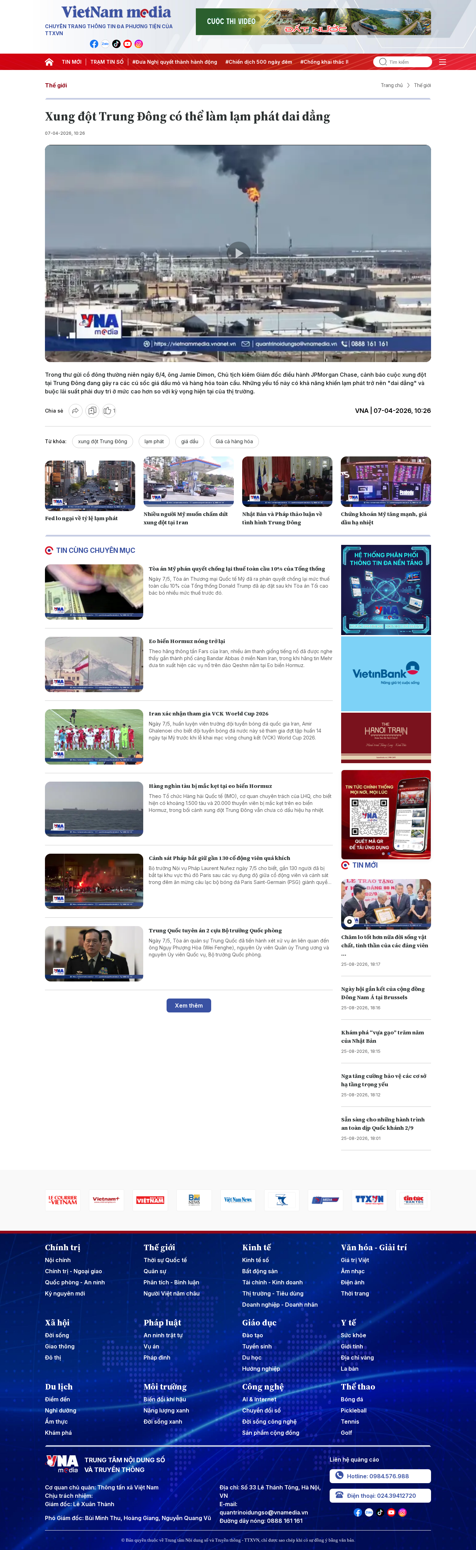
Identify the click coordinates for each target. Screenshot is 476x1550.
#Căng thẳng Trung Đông (330, 62)
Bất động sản (260, 1271)
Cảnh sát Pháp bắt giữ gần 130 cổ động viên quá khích (219, 858)
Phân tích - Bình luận (171, 1282)
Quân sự (155, 1271)
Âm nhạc (353, 1271)
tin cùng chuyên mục (95, 550)
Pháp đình (157, 1357)
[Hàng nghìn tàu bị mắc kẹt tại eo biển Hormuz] (94, 809)
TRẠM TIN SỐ (107, 62)
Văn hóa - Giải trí (374, 1247)
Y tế (348, 1322)
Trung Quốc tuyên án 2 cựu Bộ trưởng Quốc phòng (215, 930)
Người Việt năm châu (172, 1293)
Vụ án (151, 1346)
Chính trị (62, 1247)
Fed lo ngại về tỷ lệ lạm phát (81, 518)
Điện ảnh (352, 1282)
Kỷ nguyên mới (65, 1293)
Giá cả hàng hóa (234, 441)
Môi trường (165, 1386)
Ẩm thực (56, 1421)
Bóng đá (352, 1399)
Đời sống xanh (163, 1421)
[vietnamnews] (194, 1200)
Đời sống (57, 1335)
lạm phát (154, 441)
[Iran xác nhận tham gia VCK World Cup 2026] (94, 737)
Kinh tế (256, 1247)
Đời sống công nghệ (269, 1421)
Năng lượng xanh (166, 1410)
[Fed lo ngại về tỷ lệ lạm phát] (90, 486)
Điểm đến (57, 1399)
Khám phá (58, 1432)
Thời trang (355, 1293)
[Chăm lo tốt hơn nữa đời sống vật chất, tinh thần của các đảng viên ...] (386, 904)
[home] (49, 62)
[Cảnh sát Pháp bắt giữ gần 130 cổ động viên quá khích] (94, 881)
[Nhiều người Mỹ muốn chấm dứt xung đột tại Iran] (189, 481)
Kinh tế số (255, 1260)
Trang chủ (392, 85)
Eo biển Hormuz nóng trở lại (187, 641)
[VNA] (94, 44)
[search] (380, 61)
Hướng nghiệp (261, 1368)
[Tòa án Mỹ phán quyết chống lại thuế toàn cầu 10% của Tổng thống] (94, 592)
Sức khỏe (353, 1335)
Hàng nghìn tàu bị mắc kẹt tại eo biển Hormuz (210, 786)
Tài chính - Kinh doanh (272, 1282)
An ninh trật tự (163, 1335)
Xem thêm (189, 1005)
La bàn (350, 1368)
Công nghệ (263, 1386)
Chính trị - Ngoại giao (73, 1271)
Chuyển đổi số (261, 1410)
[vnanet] (326, 1200)
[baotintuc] (369, 1200)
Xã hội (57, 1322)
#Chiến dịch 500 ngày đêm (195, 62)
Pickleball (354, 1410)
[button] (383, 853)
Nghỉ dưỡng (60, 1410)
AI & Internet (259, 1399)
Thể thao (358, 1386)
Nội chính (58, 1260)
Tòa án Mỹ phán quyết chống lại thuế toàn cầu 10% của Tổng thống (237, 568)
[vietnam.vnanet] (106, 1200)
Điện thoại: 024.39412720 (381, 1495)
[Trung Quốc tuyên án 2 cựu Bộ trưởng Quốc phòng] (94, 953)
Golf (346, 1432)
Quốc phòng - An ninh (75, 1282)
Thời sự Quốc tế (165, 1260)
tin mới (365, 865)
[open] (442, 62)
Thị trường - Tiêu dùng (273, 1293)
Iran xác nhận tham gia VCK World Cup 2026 (208, 713)
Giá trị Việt (355, 1260)
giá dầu (189, 441)
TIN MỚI (72, 62)
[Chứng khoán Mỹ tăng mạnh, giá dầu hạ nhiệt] (386, 481)
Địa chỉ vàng (357, 1357)
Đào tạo (252, 1335)
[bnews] (150, 1200)
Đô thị (53, 1357)
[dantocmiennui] (238, 1200)
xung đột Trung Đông (102, 441)
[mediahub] (282, 1200)
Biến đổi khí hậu (165, 1399)
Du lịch (59, 1386)
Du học (252, 1357)
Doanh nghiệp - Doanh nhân (280, 1304)
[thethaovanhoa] (413, 1200)
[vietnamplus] (62, 1200)
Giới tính (352, 1346)
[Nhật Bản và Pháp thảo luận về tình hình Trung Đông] (287, 481)
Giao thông (60, 1346)
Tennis (350, 1421)
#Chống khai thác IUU (264, 62)
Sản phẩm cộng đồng (270, 1432)
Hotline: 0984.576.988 (378, 1476)
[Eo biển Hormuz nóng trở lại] (94, 664)
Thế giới (56, 85)
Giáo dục (259, 1322)
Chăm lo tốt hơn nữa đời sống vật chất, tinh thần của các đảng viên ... (384, 945)
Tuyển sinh (257, 1346)
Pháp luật (162, 1322)
